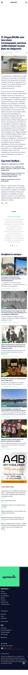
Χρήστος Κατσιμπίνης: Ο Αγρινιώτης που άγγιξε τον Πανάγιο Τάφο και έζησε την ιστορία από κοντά (13, 346)
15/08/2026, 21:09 (15, 356)
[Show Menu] (2, 2)
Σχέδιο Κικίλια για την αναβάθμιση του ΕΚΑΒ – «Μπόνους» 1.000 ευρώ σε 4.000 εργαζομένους (13, 168)
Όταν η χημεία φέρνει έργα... (9, 500)
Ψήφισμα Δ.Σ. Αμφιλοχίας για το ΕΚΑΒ (12, 164)
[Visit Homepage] (14, 2)
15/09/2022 (17, 52)
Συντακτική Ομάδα (7, 52)
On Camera (5, 341)
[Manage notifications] (24, 663)
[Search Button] (26, 2)
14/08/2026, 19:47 (15, 386)
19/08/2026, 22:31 (15, 288)
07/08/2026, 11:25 (15, 416)
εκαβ (6, 203)
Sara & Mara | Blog (8, 487)
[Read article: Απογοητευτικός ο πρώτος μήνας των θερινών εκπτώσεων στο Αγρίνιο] (14, 428)
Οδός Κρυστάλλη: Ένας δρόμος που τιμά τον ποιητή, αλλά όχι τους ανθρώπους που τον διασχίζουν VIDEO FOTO (14, 312)
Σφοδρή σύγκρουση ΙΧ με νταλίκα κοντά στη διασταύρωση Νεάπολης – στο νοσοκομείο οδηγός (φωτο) (12, 174)
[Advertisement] (14, 19)
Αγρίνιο (4, 273)
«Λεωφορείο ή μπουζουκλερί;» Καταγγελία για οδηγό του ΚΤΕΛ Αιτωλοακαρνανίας (11, 278)
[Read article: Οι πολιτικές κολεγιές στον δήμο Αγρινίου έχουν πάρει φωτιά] (14, 368)
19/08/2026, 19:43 (15, 322)
